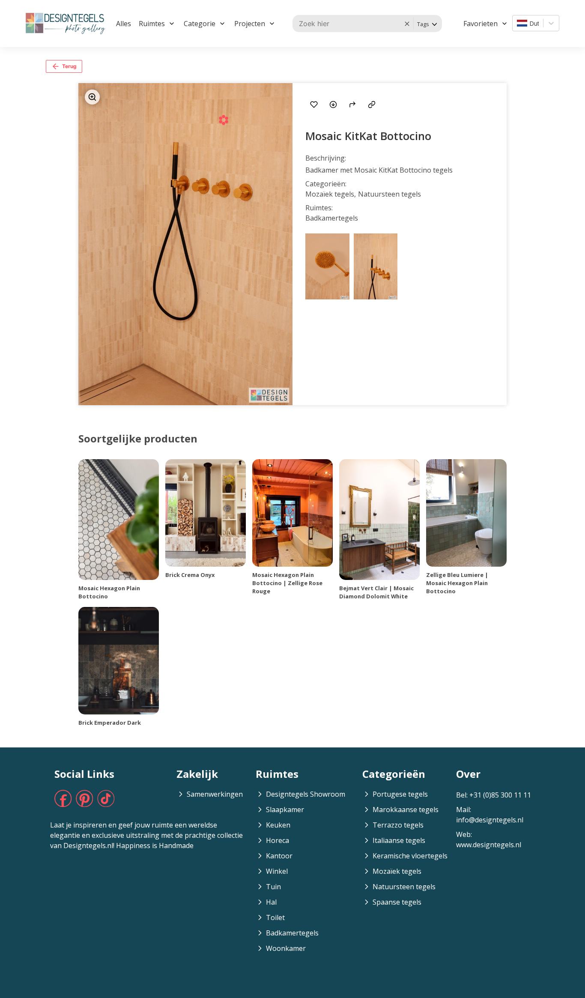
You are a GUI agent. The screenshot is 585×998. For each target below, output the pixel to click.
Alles (123, 23)
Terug (69, 66)
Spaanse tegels (397, 902)
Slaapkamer (285, 809)
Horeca (277, 840)
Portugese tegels (400, 794)
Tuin (273, 886)
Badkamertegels (292, 933)
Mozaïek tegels (397, 871)
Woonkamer (286, 948)
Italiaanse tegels (399, 840)
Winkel (277, 871)
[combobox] (518, 23)
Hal (271, 902)
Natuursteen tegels (404, 886)
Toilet (275, 917)
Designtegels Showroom (305, 794)
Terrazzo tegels (398, 825)
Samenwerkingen (215, 794)
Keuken (278, 825)
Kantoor (279, 856)
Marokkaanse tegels (406, 809)
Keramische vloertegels (410, 856)
